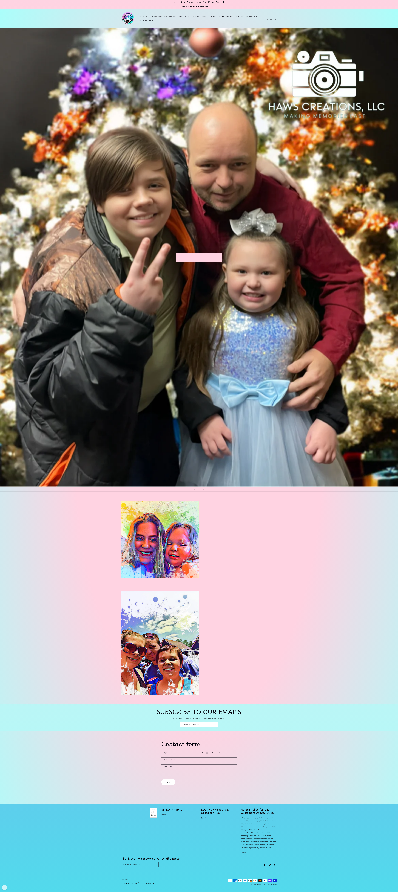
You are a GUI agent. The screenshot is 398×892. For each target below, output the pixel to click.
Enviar (168, 782)
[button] (266, 18)
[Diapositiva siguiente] (203, 489)
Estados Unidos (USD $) (131, 883)
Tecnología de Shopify (271, 884)
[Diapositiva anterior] (194, 489)
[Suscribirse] (215, 724)
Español (149, 883)
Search (203, 818)
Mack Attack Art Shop (259, 884)
